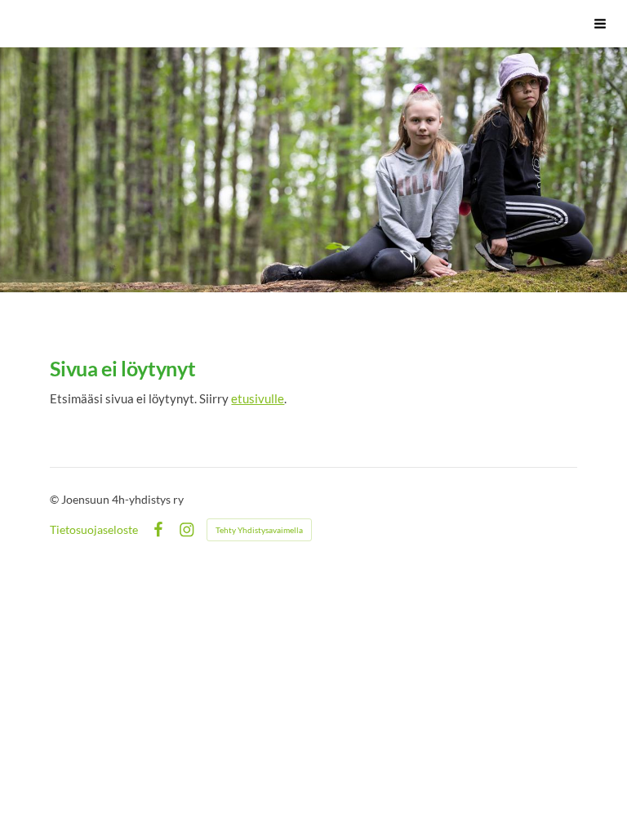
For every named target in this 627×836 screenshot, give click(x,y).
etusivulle (257, 398)
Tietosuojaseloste (94, 530)
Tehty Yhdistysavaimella (259, 530)
